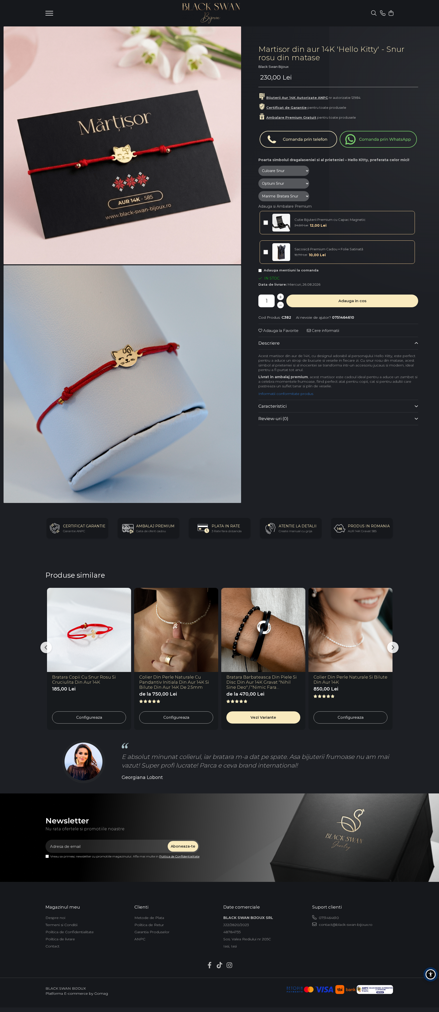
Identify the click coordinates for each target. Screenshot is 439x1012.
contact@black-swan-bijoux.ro (345, 924)
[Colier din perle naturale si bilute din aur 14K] (350, 630)
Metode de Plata (149, 917)
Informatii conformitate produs (285, 393)
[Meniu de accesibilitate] (431, 974)
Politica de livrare (60, 939)
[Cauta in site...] (374, 13)
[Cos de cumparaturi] (391, 13)
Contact (52, 946)
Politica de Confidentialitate (179, 856)
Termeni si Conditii (61, 925)
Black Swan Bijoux (273, 67)
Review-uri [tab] (273, 418)
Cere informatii (325, 330)
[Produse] (49, 15)
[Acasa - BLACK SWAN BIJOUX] (211, 13)
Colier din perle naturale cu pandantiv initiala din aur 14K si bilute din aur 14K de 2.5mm (174, 682)
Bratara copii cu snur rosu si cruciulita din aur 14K (84, 679)
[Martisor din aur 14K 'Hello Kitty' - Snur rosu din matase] (122, 145)
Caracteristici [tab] (272, 406)
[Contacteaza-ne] (382, 13)
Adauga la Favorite (280, 330)
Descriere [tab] (269, 343)
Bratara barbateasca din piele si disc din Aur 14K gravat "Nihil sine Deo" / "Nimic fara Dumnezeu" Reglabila (261, 682)
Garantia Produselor (151, 932)
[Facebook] (209, 965)
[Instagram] (229, 965)
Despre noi (55, 917)
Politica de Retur (149, 925)
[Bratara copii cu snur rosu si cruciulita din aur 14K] (89, 630)
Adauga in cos (352, 300)
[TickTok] (219, 965)
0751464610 (328, 917)
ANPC (139, 939)
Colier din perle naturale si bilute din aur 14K (350, 679)
